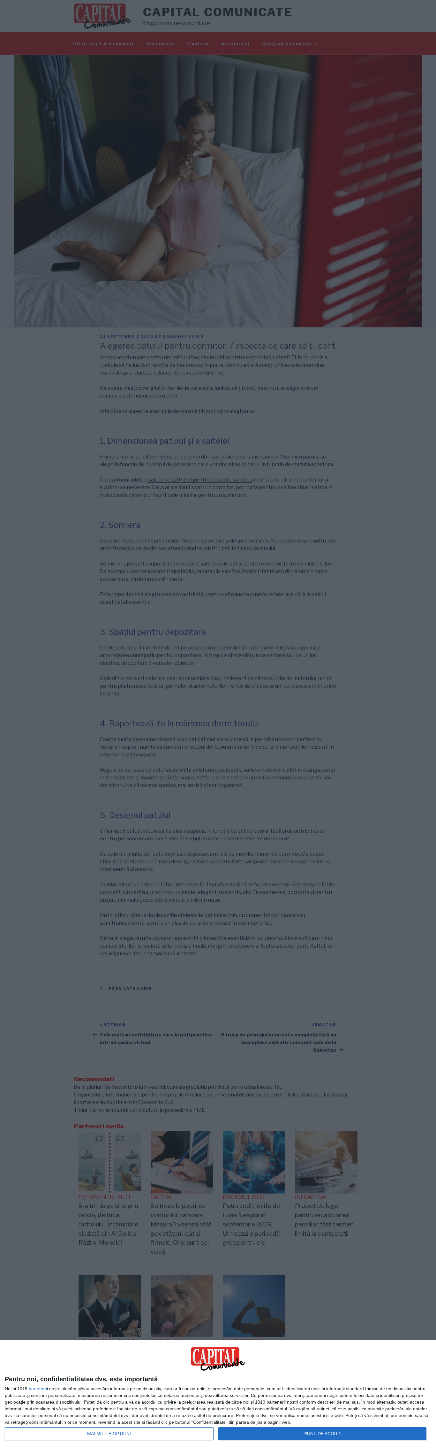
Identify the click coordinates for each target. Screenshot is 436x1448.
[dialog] (218, 1394)
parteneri (38, 1388)
